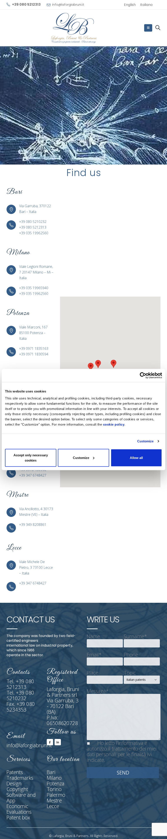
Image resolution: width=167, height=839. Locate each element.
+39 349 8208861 (32, 524)
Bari (51, 772)
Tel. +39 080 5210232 (20, 695)
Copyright (17, 789)
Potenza (55, 783)
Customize (145, 441)
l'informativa (129, 742)
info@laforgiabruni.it (68, 4)
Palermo (56, 794)
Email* (94, 654)
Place (92, 673)
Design (14, 783)
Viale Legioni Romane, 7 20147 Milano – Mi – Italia (36, 272)
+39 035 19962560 (33, 233)
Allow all (136, 457)
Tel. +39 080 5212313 (20, 684)
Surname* (135, 636)
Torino (54, 789)
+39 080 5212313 (32, 227)
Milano (54, 777)
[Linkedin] (58, 742)
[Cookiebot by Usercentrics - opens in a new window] (143, 375)
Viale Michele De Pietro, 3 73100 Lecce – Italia (36, 567)
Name (93, 636)
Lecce (53, 806)
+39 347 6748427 (32, 475)
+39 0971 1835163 (33, 348)
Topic (130, 673)
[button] (98, 364)
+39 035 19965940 (33, 287)
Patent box (18, 817)
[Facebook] (50, 742)
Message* (98, 691)
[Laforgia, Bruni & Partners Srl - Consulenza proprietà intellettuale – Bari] (74, 28)
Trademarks (20, 777)
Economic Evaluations (19, 809)
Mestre (54, 800)
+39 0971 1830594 (33, 354)
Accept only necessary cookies (30, 457)
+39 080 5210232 (32, 221)
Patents (15, 772)
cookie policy (114, 424)
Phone (131, 654)
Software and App (21, 797)
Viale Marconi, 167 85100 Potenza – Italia (33, 333)
